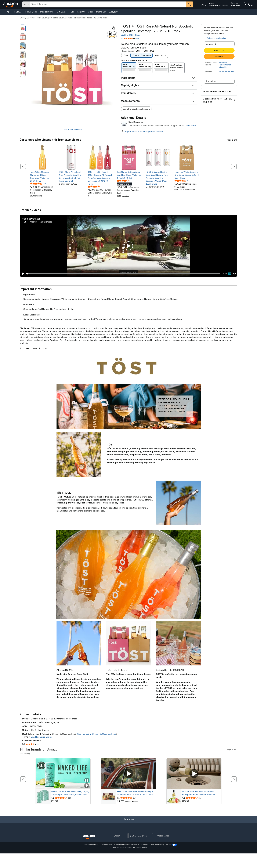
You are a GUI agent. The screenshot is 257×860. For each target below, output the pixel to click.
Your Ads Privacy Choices (161, 845)
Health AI (17, 12)
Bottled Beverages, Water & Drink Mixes (69, 18)
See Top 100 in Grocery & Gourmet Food (96, 734)
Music (90, 12)
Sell (72, 12)
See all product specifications (136, 109)
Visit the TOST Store (130, 35)
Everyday (113, 12)
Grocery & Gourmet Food (30, 18)
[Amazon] (10, 4)
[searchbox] (108, 4)
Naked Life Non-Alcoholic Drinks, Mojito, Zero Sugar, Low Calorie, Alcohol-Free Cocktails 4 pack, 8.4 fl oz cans (70, 793)
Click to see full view (72, 129)
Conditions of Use (91, 845)
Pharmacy (101, 12)
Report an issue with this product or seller (143, 131)
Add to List (211, 81)
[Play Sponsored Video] (128, 774)
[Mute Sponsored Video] (86, 786)
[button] (6, 12)
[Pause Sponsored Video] (86, 780)
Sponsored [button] (24, 754)
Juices (89, 18)
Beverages (46, 18)
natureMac (223, 62)
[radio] (22, 28)
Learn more (190, 125)
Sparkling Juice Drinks (41, 737)
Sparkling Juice (100, 18)
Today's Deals (30, 12)
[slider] (123, 273)
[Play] (22, 273)
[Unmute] (234, 273)
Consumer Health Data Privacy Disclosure (131, 845)
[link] (42, 176)
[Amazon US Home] (89, 837)
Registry (81, 12)
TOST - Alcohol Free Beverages (37, 221)
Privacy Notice (106, 845)
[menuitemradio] (229, 273)
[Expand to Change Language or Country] (205, 5)
